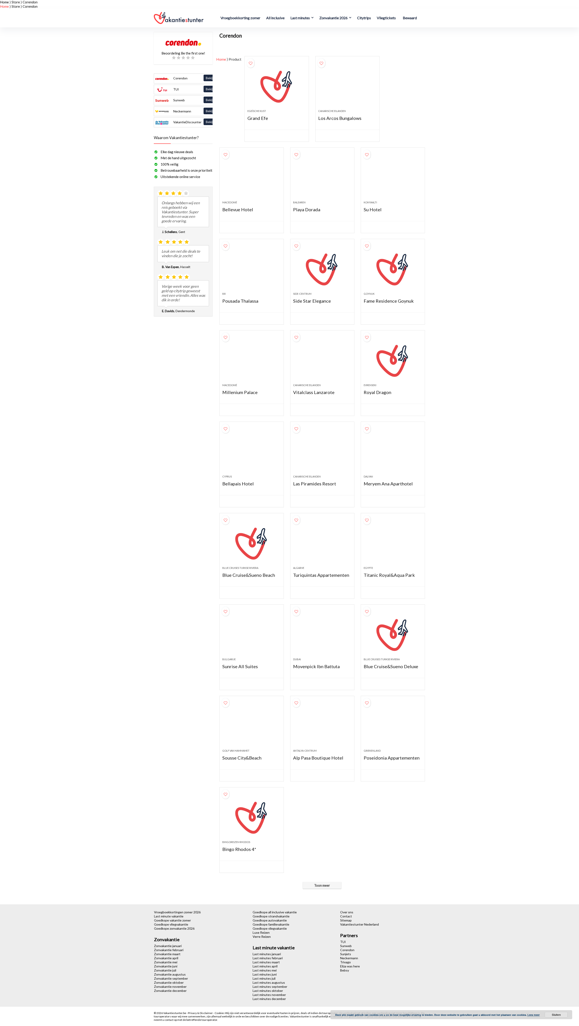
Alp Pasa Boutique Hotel (318, 757)
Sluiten (556, 1015)
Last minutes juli (264, 978)
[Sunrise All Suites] (251, 633)
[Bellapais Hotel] (251, 450)
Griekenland (372, 750)
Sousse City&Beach (241, 757)
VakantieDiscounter (198, 122)
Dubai (297, 659)
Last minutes (300, 18)
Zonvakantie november (170, 986)
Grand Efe (257, 118)
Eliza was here (350, 966)
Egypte (368, 567)
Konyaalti (370, 202)
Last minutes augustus (269, 982)
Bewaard (410, 18)
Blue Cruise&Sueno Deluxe (391, 666)
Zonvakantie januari (168, 946)
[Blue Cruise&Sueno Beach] (251, 542)
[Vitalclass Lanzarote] (322, 359)
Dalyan (368, 476)
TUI (198, 89)
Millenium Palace (240, 392)
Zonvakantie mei (165, 962)
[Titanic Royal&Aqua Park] (393, 542)
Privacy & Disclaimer (200, 1013)
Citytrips (364, 18)
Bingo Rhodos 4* (239, 849)
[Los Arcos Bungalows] (347, 85)
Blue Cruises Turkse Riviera (240, 567)
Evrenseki (370, 385)
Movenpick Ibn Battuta (316, 666)
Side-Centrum (302, 293)
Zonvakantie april (166, 958)
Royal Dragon (377, 392)
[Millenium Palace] (251, 359)
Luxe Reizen (261, 932)
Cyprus (227, 476)
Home (4, 2)
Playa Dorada (306, 209)
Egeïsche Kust (256, 110)
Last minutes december (269, 999)
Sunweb (198, 100)
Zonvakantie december (170, 991)
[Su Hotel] (393, 176)
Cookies (220, 1013)
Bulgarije (229, 659)
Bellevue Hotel (237, 209)
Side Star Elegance (312, 301)
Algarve (298, 567)
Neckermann (198, 111)
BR (224, 293)
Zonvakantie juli (165, 970)
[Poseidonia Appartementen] (393, 724)
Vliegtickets (386, 18)
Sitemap (346, 920)
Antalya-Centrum (305, 750)
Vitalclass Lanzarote (314, 392)
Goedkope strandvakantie (271, 916)
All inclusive (275, 18)
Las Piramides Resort (314, 483)
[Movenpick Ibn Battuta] (322, 633)
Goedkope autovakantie (270, 920)
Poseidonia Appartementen (392, 757)
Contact (346, 916)
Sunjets (345, 954)
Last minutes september (270, 986)
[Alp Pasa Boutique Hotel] (322, 724)
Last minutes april (265, 966)
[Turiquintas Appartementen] (322, 542)
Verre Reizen (262, 936)
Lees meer (533, 1014)
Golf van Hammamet (235, 750)
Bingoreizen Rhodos (236, 842)
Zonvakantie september (171, 978)
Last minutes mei (265, 970)
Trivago (345, 962)
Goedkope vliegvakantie (171, 924)
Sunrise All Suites (240, 666)
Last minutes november (269, 995)
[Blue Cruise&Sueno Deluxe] (393, 633)
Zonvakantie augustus (170, 974)
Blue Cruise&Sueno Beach (248, 575)
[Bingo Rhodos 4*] (251, 816)
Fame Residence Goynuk (389, 301)
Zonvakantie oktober (169, 982)
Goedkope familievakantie (271, 924)
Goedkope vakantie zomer (172, 920)
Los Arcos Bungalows (339, 118)
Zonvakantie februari (168, 950)
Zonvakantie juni (165, 966)
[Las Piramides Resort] (322, 450)
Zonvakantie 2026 (333, 18)
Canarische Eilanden (332, 110)
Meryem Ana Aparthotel (388, 483)
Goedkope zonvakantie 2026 (174, 928)
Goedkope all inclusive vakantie (275, 912)
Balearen (299, 202)
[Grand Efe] (276, 85)
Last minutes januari (267, 954)
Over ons (346, 912)
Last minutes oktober (268, 991)
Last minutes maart (266, 962)
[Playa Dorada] (322, 176)
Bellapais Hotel (238, 483)
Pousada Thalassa (240, 301)
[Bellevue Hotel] (251, 176)
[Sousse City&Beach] (251, 724)
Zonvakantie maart (167, 954)
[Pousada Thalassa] (251, 267)
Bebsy (344, 970)
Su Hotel (373, 209)
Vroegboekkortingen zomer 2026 (177, 912)
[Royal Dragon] (393, 359)
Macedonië (229, 202)
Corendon (198, 78)
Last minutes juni (265, 974)
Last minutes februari (268, 958)
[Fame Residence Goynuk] (393, 267)
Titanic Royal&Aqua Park (389, 575)
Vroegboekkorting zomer (240, 18)
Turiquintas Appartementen (321, 575)
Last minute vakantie (168, 916)
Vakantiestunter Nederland (359, 924)
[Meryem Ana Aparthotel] (393, 450)
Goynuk (369, 293)
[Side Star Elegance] (322, 267)
